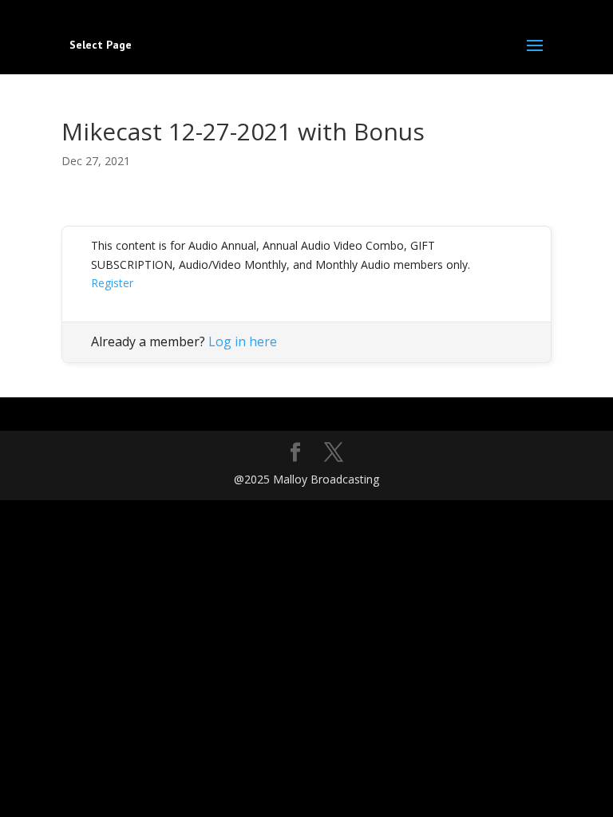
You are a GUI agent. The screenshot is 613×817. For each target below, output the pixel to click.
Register (112, 282)
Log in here (242, 341)
